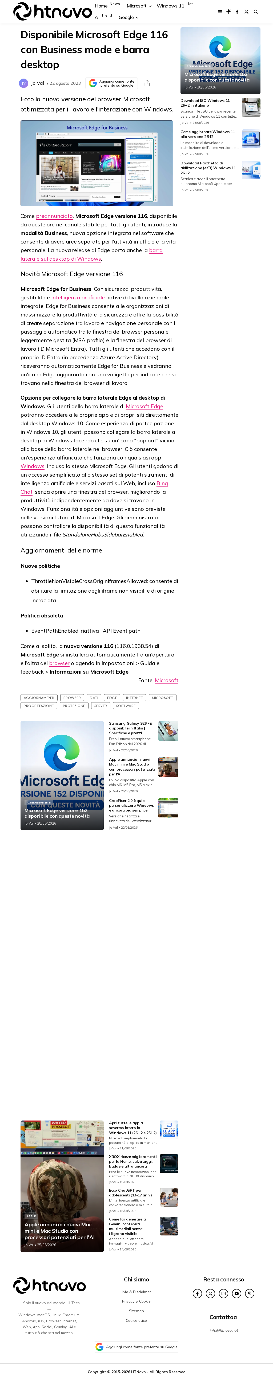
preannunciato (54, 216)
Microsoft (166, 680)
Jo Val (37, 83)
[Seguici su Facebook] (237, 11)
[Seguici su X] (246, 11)
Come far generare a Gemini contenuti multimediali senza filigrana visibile (127, 1226)
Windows (33, 466)
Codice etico (136, 1320)
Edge (112, 698)
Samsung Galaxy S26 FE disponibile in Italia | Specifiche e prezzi (130, 728)
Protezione (74, 706)
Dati (94, 698)
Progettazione (39, 706)
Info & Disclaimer (136, 1291)
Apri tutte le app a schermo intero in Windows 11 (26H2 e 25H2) (133, 1128)
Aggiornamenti (39, 698)
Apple (31, 1216)
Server (100, 706)
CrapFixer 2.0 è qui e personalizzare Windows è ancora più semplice (131, 805)
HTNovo (138, 1371)
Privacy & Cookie (136, 1301)
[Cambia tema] (228, 11)
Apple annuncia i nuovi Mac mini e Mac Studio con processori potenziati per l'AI (132, 767)
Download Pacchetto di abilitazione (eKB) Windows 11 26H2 (207, 168)
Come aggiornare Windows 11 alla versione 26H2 (207, 134)
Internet (134, 698)
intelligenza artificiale (78, 297)
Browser (72, 698)
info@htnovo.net (224, 1330)
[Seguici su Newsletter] (223, 1293)
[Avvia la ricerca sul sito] (255, 11)
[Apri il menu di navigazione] (220, 11)
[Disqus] (99, 905)
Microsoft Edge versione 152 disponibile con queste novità (57, 813)
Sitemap (136, 1310)
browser (59, 663)
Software (126, 706)
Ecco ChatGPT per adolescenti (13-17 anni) (130, 1192)
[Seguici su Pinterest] (249, 1293)
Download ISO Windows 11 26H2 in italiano (205, 103)
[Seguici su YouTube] (236, 1293)
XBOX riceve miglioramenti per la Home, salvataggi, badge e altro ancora (133, 1161)
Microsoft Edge (144, 406)
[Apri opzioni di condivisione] (147, 83)
